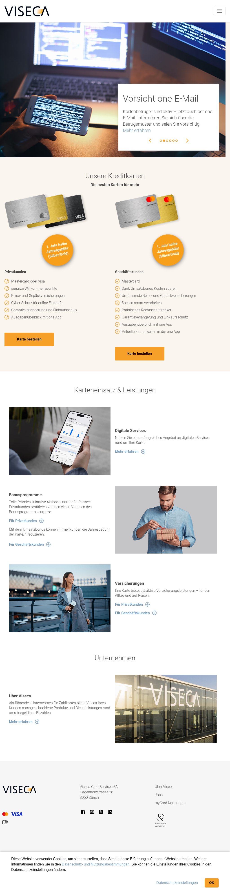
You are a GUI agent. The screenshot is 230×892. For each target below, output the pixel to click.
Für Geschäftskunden (26, 544)
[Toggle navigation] (220, 11)
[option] (168, 117)
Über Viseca (164, 787)
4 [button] (170, 141)
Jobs (159, 795)
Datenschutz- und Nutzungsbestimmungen (96, 864)
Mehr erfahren (137, 130)
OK (211, 883)
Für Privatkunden (23, 521)
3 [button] (167, 141)
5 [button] (173, 141)
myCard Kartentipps (170, 803)
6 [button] (176, 141)
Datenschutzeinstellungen (177, 883)
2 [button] (164, 141)
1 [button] (161, 141)
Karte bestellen (29, 339)
